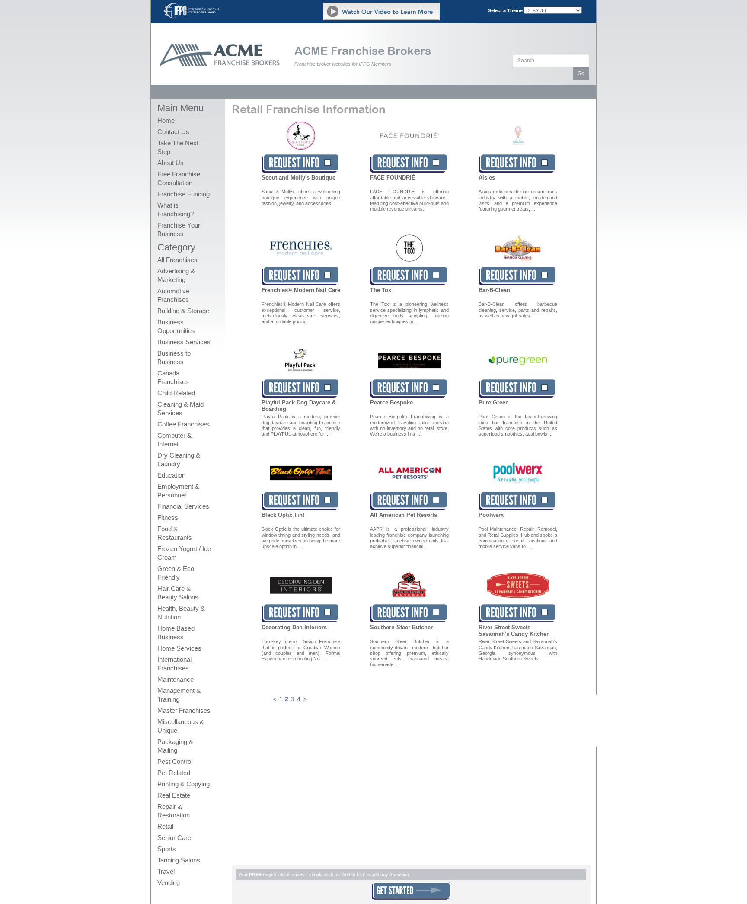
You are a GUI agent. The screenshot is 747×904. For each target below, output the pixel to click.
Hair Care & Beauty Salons (177, 593)
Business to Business (174, 357)
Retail (165, 826)
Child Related (176, 393)
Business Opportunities (176, 326)
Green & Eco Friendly (175, 573)
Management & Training (179, 695)
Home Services (179, 648)
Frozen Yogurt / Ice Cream (184, 553)
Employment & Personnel (178, 491)
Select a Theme (505, 10)
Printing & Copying (183, 784)
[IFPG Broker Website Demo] (381, 11)
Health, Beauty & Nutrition (181, 613)
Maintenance (175, 679)
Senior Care (174, 837)
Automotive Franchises (173, 295)
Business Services (184, 342)
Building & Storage (183, 310)
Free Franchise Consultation (178, 178)
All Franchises (177, 259)
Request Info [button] (300, 163)
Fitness (167, 517)
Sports (166, 849)
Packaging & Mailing (175, 746)
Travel (166, 871)
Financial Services (183, 506)
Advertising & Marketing (176, 275)
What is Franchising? (175, 210)
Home (166, 120)
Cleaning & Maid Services (180, 409)
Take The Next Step (177, 147)
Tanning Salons (178, 860)
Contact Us (173, 131)
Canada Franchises (173, 377)
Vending (168, 882)
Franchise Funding (183, 194)
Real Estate (173, 795)
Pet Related (173, 772)
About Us (170, 163)
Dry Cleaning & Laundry (178, 460)
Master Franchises (184, 710)
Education (171, 475)
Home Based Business (176, 633)
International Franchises (174, 664)
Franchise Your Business (178, 229)
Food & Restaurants (174, 533)
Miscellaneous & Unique (180, 726)
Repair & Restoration (173, 811)
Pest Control (174, 761)
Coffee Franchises (183, 424)
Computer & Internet (174, 440)
